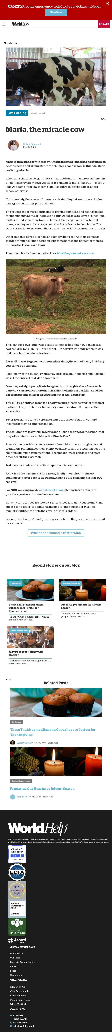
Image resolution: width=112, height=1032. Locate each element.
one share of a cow (51, 490)
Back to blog (11, 43)
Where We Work (18, 1004)
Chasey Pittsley (25, 743)
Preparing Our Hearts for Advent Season (81, 606)
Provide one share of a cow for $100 (56, 532)
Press (13, 971)
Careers (14, 966)
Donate (104, 24)
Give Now (56, 12)
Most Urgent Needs (20, 1000)
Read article (30, 590)
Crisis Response (18, 996)
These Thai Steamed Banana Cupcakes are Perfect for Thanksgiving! (26, 608)
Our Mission (16, 953)
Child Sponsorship (19, 991)
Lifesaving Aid (17, 987)
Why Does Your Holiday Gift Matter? (26, 653)
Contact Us (16, 975)
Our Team (15, 958)
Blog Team (22, 797)
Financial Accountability (22, 962)
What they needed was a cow (75, 253)
